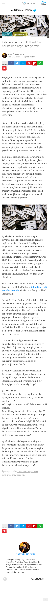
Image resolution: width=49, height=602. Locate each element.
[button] (4, 4)
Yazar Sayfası (37, 579)
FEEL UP (7, 34)
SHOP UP (31, 3)
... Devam (20, 572)
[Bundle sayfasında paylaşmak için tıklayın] (4, 68)
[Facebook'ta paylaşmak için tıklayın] (11, 63)
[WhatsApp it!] (40, 63)
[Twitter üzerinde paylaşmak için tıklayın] (17, 63)
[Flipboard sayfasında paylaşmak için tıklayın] (34, 63)
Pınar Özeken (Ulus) (16, 54)
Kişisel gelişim (20, 34)
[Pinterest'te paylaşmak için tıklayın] (29, 63)
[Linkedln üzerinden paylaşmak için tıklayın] (23, 63)
